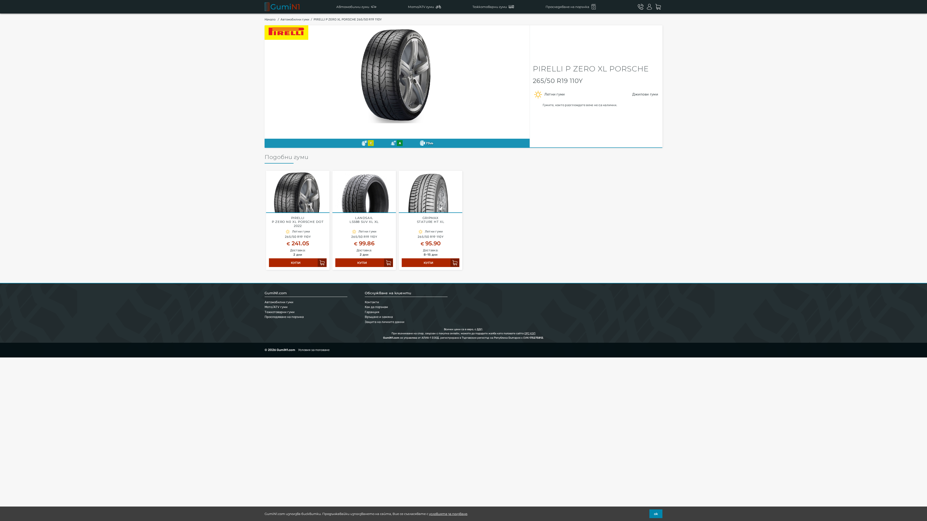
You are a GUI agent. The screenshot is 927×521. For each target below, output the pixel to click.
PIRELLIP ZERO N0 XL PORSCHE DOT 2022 (297, 222)
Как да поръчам (376, 307)
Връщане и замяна (379, 317)
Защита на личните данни (384, 322)
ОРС (526, 333)
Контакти (372, 302)
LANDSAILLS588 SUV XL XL (364, 220)
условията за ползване (448, 514)
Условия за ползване (314, 350)
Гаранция (372, 312)
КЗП (532, 333)
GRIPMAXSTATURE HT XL (430, 220)
